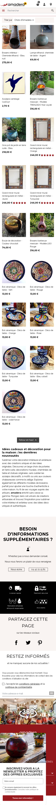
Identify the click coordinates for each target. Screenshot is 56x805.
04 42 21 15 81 (38, 569)
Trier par (8, 20)
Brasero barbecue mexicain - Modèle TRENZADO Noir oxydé (41, 102)
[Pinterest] (40, 642)
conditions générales (29, 684)
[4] (50, 155)
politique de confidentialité (18, 687)
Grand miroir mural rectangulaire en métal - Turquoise (41, 196)
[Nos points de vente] (50, 4)
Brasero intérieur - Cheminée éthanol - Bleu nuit (13, 55)
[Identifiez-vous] (44, 4)
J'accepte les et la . (25, 685)
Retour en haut (28, 440)
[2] (45, 155)
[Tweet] (28, 642)
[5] (53, 155)
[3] (47, 155)
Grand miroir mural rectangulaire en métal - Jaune (13, 196)
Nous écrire (16, 569)
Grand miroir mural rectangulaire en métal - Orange (41, 148)
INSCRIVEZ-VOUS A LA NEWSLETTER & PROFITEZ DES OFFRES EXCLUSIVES (23, 771)
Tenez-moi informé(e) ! (23, 798)
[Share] (16, 642)
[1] (42, 155)
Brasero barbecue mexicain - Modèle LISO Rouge (41, 243)
